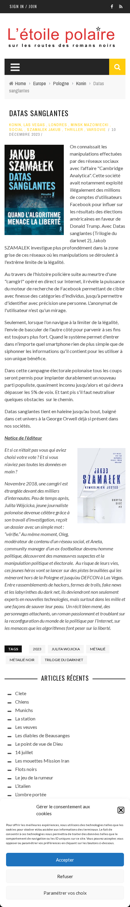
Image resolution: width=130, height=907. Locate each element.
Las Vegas (34, 124)
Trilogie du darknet (64, 660)
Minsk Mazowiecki (90, 124)
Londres (58, 124)
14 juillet (24, 752)
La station (25, 718)
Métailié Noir (22, 660)
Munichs (24, 710)
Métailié (98, 649)
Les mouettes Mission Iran (42, 760)
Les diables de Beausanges (42, 735)
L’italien (23, 786)
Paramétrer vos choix (65, 893)
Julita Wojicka (66, 649)
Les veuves (26, 727)
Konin (15, 124)
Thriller (73, 129)
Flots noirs (26, 769)
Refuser (65, 876)
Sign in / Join (23, 6)
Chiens (22, 701)
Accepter (65, 859)
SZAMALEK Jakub (44, 129)
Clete (20, 693)
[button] (121, 810)
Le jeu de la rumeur (34, 777)
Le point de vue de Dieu (39, 744)
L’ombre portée (30, 794)
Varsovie (96, 129)
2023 (37, 649)
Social (16, 129)
